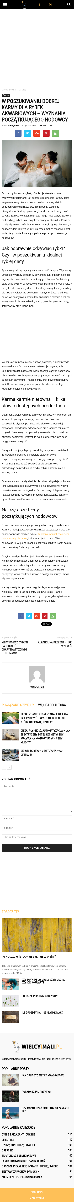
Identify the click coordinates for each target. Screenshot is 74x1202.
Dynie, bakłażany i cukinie (18, 1134)
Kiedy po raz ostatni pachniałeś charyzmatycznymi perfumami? (15, 648)
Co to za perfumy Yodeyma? (39, 996)
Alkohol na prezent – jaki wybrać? (55, 644)
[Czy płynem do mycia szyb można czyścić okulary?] (10, 984)
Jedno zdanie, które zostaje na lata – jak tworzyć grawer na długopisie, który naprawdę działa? (45, 718)
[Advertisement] (37, 47)
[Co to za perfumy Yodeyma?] (10, 1001)
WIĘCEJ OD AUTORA (52, 705)
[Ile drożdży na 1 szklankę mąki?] (10, 1017)
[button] (69, 4)
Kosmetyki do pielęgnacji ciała (22, 1177)
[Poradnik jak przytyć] (10, 1096)
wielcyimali (13, 125)
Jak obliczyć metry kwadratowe (43, 1075)
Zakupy (6, 95)
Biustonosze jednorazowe (19, 1155)
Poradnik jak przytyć (36, 1091)
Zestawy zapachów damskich (20, 1171)
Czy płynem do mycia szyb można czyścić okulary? (43, 981)
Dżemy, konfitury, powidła (18, 1145)
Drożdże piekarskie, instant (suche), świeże (30, 1166)
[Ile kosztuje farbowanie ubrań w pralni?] (37, 935)
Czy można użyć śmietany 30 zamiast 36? (45, 1110)
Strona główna (9, 89)
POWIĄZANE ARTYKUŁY (18, 705)
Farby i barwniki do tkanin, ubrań (23, 1161)
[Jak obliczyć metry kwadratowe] (10, 1079)
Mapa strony (37, 1191)
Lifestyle (8, 1139)
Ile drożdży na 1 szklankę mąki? (42, 1012)
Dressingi (8, 1150)
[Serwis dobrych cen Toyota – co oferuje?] (10, 755)
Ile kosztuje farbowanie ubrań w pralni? (29, 956)
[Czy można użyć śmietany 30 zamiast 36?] (10, 1113)
